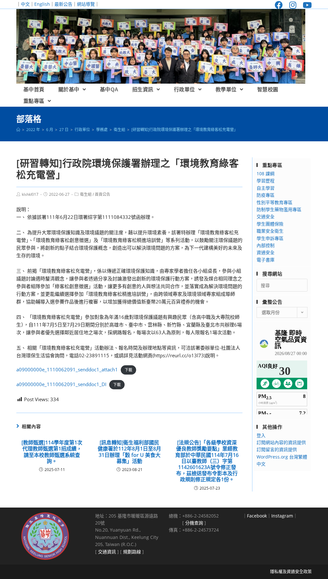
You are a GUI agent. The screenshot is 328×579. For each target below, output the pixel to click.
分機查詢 (194, 523)
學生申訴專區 (270, 238)
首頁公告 (102, 194)
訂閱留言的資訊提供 (277, 449)
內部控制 (266, 245)
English (42, 4)
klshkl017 (30, 194)
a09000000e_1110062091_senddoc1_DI (61, 384)
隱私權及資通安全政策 (291, 571)
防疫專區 (266, 195)
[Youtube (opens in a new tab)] (305, 5)
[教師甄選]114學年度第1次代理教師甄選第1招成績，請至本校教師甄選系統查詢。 (51, 452)
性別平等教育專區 (274, 202)
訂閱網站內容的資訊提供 (281, 442)
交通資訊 (107, 552)
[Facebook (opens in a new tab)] (279, 5)
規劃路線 (132, 552)
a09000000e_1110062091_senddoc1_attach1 (67, 369)
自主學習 (266, 188)
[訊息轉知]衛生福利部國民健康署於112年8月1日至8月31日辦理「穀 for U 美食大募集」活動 (129, 452)
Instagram (282, 516)
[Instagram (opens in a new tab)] (292, 5)
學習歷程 (266, 181)
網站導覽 (86, 4)
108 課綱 (266, 173)
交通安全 (266, 216)
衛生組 (86, 194)
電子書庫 (266, 260)
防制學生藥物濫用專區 (279, 209)
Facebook (257, 516)
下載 (128, 370)
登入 (261, 435)
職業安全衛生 (270, 231)
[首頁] (18, 129)
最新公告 (63, 4)
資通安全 (266, 252)
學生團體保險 (270, 224)
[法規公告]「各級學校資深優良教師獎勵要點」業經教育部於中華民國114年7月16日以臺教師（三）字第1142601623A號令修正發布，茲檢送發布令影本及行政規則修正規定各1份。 (207, 461)
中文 (25, 4)
